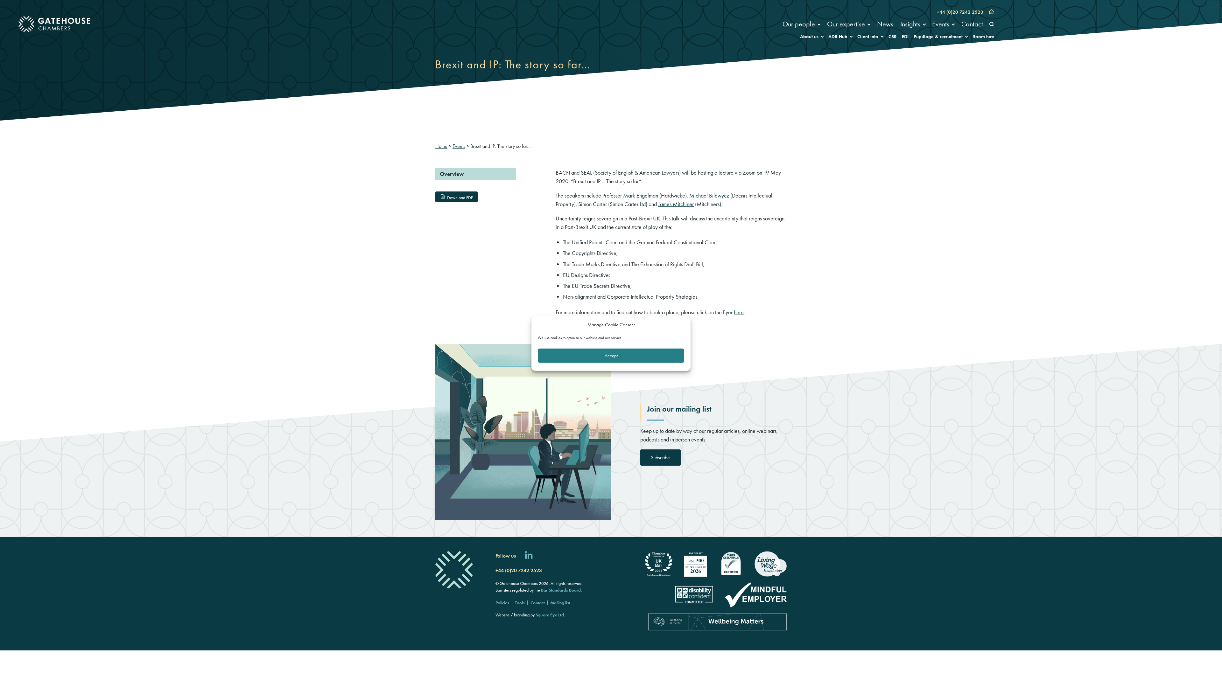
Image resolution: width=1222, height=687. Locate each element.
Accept (611, 355)
